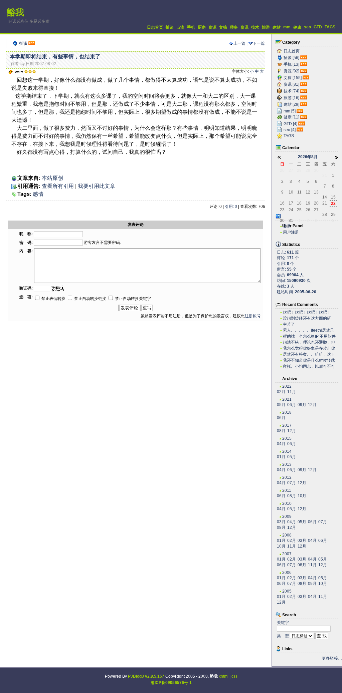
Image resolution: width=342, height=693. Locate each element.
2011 (286, 490)
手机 (191, 27)
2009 (287, 516)
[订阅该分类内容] (304, 57)
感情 (38, 194)
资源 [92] (291, 71)
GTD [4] (290, 123)
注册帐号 (253, 316)
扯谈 (170, 27)
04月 (281, 443)
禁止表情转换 (52, 298)
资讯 (244, 27)
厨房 (202, 27)
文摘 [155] (293, 77)
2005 (287, 591)
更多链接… (332, 658)
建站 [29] (291, 104)
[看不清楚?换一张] (57, 289)
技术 (255, 27)
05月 (281, 404)
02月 (281, 391)
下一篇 (259, 43)
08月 (281, 430)
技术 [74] (291, 91)
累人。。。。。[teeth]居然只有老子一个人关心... (308, 330)
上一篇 (239, 43)
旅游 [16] (291, 97)
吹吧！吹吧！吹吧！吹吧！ (307, 312)
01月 (281, 456)
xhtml (223, 676)
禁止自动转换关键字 (132, 298)
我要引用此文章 (96, 186)
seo (307, 27)
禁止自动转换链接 (89, 298)
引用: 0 (231, 206)
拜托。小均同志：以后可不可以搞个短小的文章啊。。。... (309, 366)
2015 (287, 438)
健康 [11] (291, 117)
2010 (287, 503)
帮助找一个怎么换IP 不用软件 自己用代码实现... (309, 336)
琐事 (234, 27)
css (234, 676)
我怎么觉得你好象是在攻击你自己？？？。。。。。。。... (309, 348)
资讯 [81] (291, 84)
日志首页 (155, 27)
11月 (291, 391)
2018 (287, 412)
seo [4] (290, 129)
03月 (281, 521)
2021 (287, 399)
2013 (287, 464)
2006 (287, 572)
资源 (212, 27)
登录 (287, 226)
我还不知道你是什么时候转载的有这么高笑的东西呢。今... (309, 360)
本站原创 (52, 178)
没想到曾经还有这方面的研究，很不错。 (307, 318)
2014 (287, 451)
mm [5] (290, 111)
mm (287, 27)
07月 (291, 482)
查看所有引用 (58, 186)
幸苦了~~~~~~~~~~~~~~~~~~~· (306, 324)
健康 (297, 27)
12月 (312, 404)
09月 (302, 404)
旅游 (266, 27)
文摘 (223, 27)
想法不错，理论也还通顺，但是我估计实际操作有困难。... (309, 342)
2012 (287, 477)
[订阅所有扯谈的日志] (31, 43)
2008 (287, 535)
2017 (287, 425)
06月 (291, 404)
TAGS (330, 27)
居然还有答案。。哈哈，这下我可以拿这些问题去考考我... (309, 354)
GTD (318, 27)
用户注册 (291, 232)
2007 (287, 554)
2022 (287, 386)
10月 (302, 495)
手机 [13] (291, 64)
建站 (277, 27)
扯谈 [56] (291, 57)
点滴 (180, 27)
